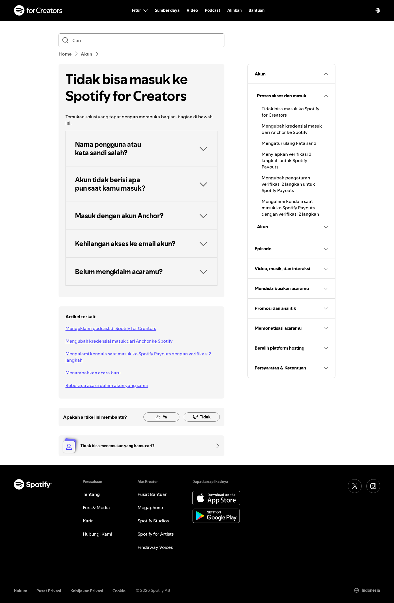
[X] (355, 486)
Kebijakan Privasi (86, 591)
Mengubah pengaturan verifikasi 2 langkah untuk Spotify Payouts (288, 184)
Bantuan (256, 10)
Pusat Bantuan (153, 494)
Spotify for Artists (156, 534)
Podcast (212, 10)
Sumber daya (167, 10)
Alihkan (234, 10)
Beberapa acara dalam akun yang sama (106, 385)
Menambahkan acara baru (93, 372)
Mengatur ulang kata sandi (290, 143)
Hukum (20, 591)
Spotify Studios (153, 520)
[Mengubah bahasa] (378, 10)
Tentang (91, 494)
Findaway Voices (155, 547)
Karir (88, 520)
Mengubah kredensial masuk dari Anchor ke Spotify (118, 341)
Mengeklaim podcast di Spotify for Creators (110, 328)
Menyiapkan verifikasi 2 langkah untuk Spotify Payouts (286, 160)
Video (192, 10)
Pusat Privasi (48, 591)
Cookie (118, 591)
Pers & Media (96, 507)
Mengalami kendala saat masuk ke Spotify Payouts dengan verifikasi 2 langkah (138, 356)
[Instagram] (373, 486)
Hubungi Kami (97, 534)
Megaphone (150, 507)
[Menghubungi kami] (216, 446)
